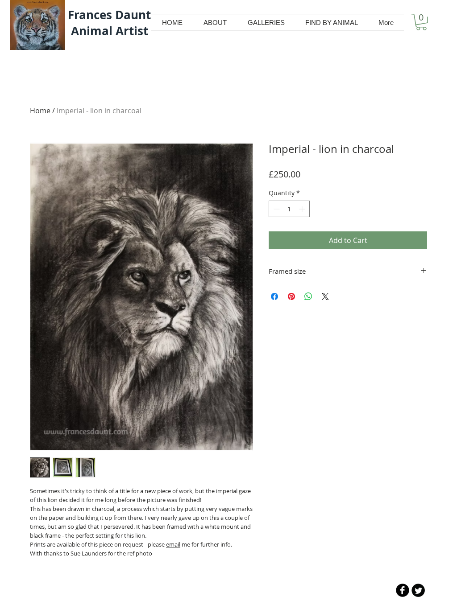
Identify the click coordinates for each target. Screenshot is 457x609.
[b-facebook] (402, 590)
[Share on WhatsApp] (308, 296)
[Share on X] (325, 296)
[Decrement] (275, 209)
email (173, 544)
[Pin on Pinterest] (291, 296)
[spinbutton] (289, 209)
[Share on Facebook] (274, 296)
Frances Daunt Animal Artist (109, 23)
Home (40, 110)
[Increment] (302, 209)
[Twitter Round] (418, 590)
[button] (421, 22)
